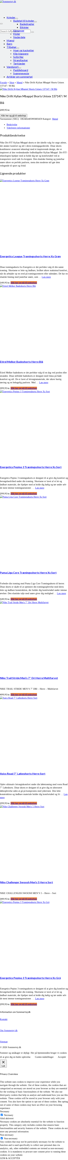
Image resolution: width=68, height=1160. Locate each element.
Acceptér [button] (62, 1057)
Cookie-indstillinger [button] (44, 1057)
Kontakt (3, 1019)
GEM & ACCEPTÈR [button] (10, 1158)
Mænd (55, 119)
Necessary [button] (4, 1111)
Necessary (8, 1115)
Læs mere (46, 277)
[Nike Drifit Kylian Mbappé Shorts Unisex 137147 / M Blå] (28, 89)
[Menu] (1, 23)
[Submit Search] (32, 32)
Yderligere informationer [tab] (18, 128)
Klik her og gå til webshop (13, 115)
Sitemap (4, 1041)
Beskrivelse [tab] (12, 124)
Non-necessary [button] (7, 1135)
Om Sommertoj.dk (8, 1030)
